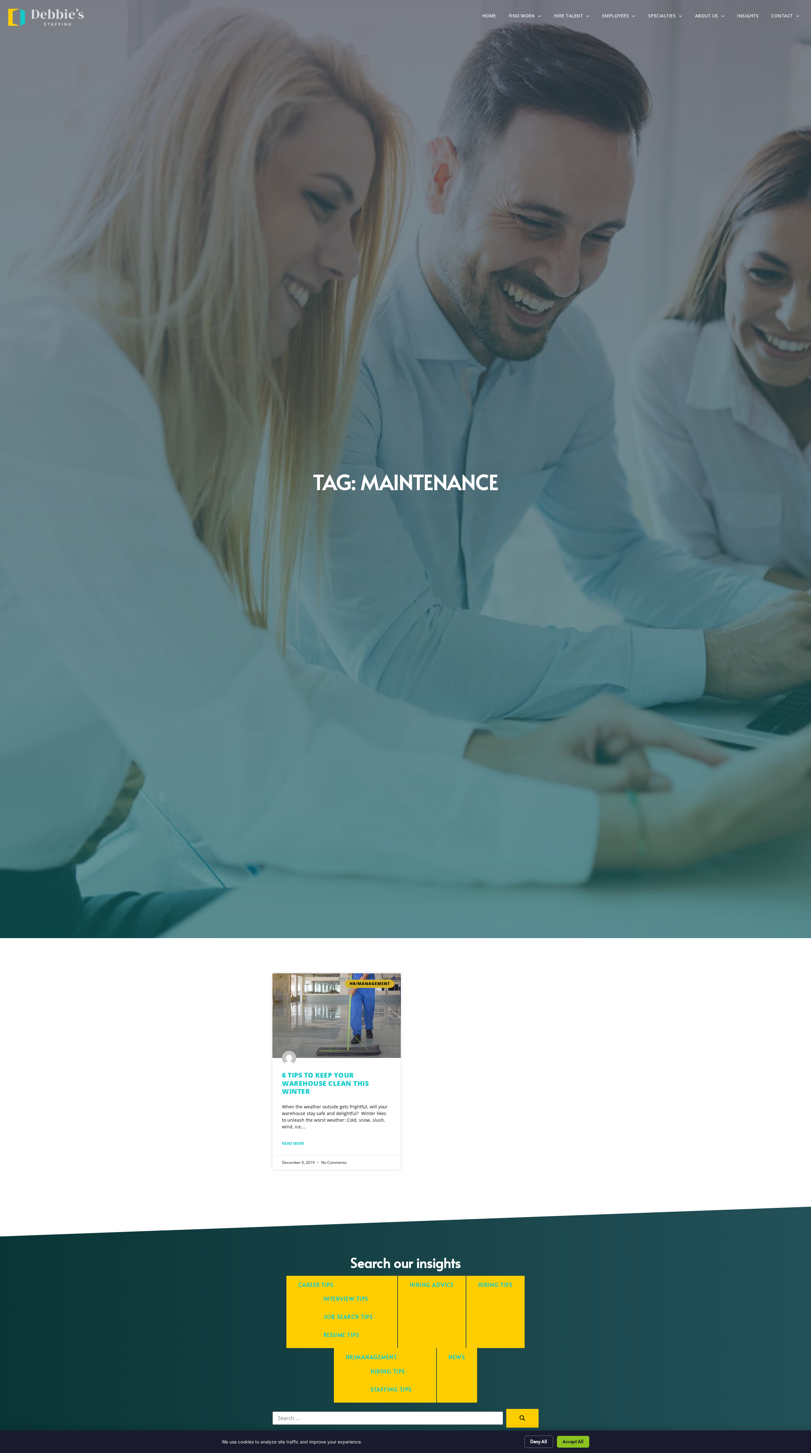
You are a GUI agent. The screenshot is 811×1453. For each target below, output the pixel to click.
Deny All (538, 1441)
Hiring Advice (432, 1284)
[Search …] (387, 1418)
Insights (751, 17)
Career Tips (316, 1284)
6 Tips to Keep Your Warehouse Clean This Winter (325, 1083)
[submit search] (522, 1418)
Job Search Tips (348, 1316)
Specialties (668, 17)
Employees (622, 17)
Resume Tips (341, 1335)
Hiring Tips (495, 1284)
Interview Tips (345, 1298)
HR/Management (371, 1357)
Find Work (528, 17)
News (457, 1357)
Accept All (573, 1441)
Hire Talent (575, 17)
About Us (713, 17)
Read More (293, 1143)
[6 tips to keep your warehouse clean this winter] (336, 1015)
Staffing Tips (391, 1389)
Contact (788, 17)
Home (492, 17)
